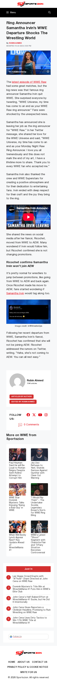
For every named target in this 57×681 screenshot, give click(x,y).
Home (11, 662)
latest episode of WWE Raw (29, 82)
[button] (49, 13)
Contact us (39, 662)
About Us (24, 662)
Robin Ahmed (23, 402)
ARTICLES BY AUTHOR (21, 396)
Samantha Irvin (15, 293)
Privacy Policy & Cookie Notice (27, 667)
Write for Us (28, 672)
